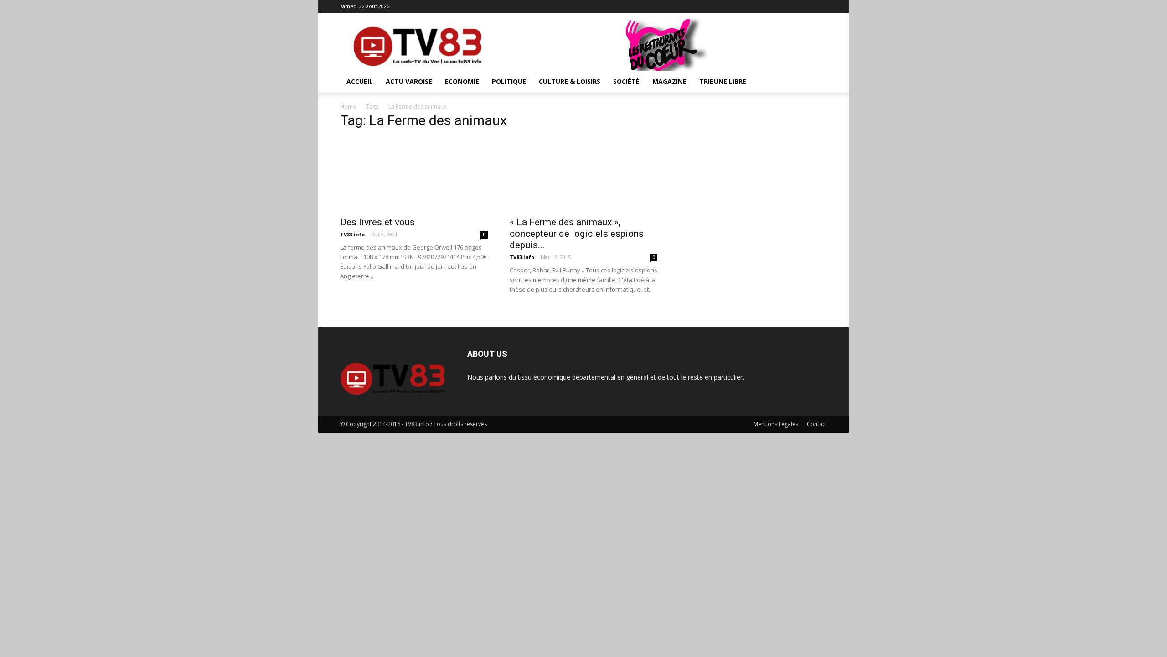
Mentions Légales (776, 424)
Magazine (669, 81)
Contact (817, 424)
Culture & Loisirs (569, 81)
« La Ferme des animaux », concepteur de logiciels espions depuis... (577, 233)
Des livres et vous (377, 222)
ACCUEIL (359, 81)
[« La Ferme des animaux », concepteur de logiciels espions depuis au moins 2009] (583, 174)
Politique (509, 81)
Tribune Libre (722, 81)
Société (626, 81)
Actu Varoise (409, 81)
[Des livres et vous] (414, 174)
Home (348, 106)
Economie (462, 81)
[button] (816, 82)
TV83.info (352, 234)
